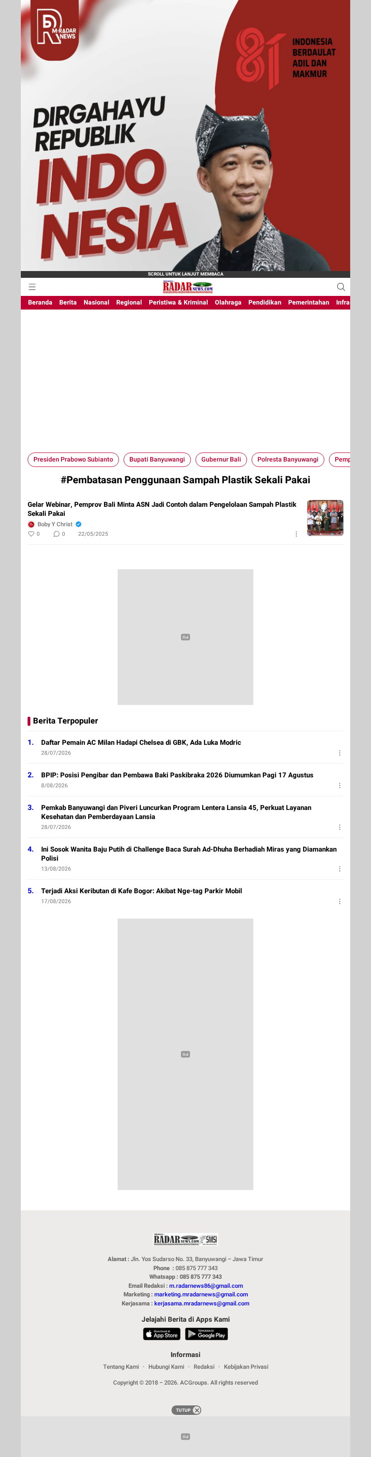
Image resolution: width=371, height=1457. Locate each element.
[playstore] (206, 1335)
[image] (325, 518)
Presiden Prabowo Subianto (73, 459)
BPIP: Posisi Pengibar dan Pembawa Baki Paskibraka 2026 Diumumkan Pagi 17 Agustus (177, 775)
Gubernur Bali (221, 459)
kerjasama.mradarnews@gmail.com (201, 1303)
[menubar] (32, 287)
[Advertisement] (185, 384)
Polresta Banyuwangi (288, 459)
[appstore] (162, 1335)
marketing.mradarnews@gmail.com (201, 1294)
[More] (296, 534)
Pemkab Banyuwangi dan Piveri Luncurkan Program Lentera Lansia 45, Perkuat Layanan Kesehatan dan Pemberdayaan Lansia (176, 812)
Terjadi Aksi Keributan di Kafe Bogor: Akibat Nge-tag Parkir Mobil (141, 890)
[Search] (341, 287)
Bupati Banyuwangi (157, 459)
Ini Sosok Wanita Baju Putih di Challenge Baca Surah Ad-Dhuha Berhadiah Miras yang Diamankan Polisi (189, 854)
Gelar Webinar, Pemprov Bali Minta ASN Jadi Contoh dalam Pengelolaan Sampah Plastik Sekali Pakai (162, 509)
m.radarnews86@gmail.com (206, 1285)
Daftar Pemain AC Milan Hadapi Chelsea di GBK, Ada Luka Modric (141, 742)
